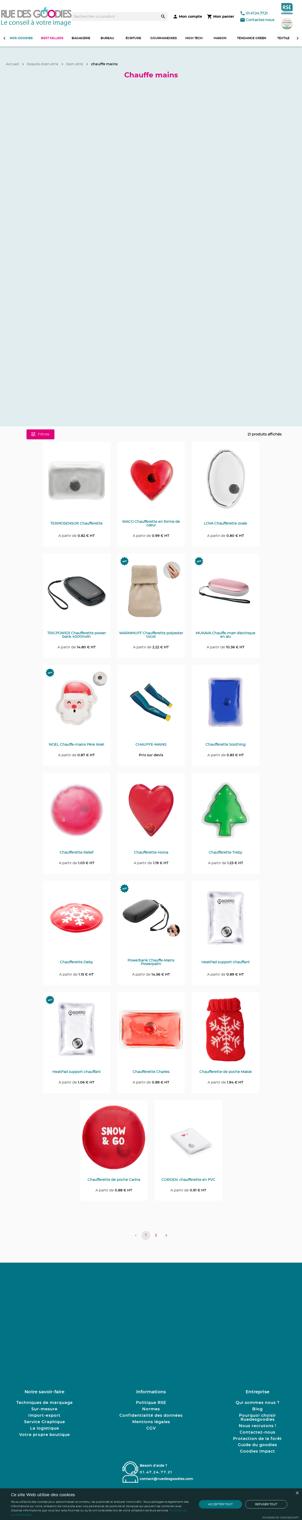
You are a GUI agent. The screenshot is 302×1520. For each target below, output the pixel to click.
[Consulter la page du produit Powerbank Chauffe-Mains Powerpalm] (151, 920)
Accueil (12, 64)
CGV (151, 1428)
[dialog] (151, 1504)
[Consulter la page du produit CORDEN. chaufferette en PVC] (188, 1139)
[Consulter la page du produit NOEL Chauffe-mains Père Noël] (77, 704)
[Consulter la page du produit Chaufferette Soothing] (226, 704)
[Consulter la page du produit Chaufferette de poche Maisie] (226, 1031)
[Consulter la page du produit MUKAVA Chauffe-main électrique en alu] (226, 593)
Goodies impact (257, 1451)
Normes (151, 1409)
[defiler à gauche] (4, 38)
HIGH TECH (194, 38)
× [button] (297, 1493)
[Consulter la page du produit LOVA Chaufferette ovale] (226, 481)
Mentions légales (151, 1422)
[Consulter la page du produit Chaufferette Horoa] (151, 812)
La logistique (44, 1428)
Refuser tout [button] (266, 1504)
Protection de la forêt (257, 1439)
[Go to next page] (166, 1235)
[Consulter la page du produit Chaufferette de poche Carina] (114, 1139)
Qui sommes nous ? (257, 1403)
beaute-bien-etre (42, 64)
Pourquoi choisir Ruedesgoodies (257, 1418)
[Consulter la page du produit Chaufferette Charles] (151, 1031)
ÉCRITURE (133, 38)
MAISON (220, 38)
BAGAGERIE (81, 38)
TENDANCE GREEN (251, 38)
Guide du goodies (257, 1445)
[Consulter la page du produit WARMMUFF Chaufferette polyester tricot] (151, 593)
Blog (257, 1409)
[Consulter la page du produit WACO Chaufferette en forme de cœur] (151, 481)
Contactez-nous (260, 20)
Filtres (43, 434)
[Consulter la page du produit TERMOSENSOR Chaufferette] (77, 481)
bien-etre (74, 64)
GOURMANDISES (163, 38)
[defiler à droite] (297, 38)
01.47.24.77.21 (257, 13)
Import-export (44, 1416)
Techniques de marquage (44, 1403)
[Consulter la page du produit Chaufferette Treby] (226, 812)
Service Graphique (44, 1422)
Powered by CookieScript (280, 1517)
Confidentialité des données (151, 1416)
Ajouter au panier (79, 452)
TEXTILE (283, 38)
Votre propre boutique (44, 1435)
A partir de (76, 536)
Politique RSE (151, 1403)
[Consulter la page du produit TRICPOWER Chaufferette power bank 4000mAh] (77, 593)
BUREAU (107, 38)
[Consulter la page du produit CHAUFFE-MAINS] (151, 704)
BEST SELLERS (52, 38)
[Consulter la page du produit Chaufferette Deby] (77, 920)
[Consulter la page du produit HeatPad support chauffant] (226, 920)
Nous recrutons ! (257, 1426)
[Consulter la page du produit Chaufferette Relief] (77, 812)
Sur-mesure (44, 1409)
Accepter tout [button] (220, 1504)
